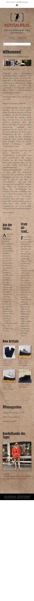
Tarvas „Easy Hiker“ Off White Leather (8, 387)
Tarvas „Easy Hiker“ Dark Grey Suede (23, 363)
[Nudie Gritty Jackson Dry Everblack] (9, 352)
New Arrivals (11, 341)
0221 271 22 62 (10, 2)
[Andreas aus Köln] (17, 456)
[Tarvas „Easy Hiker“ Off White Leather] (9, 376)
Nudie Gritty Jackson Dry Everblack (8, 363)
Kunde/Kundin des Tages (14, 435)
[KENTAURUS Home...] (17, 14)
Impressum (19, 498)
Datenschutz (26, 498)
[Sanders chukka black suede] (24, 376)
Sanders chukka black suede (24, 386)
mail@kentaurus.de (22, 2)
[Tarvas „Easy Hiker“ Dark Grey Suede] (24, 352)
